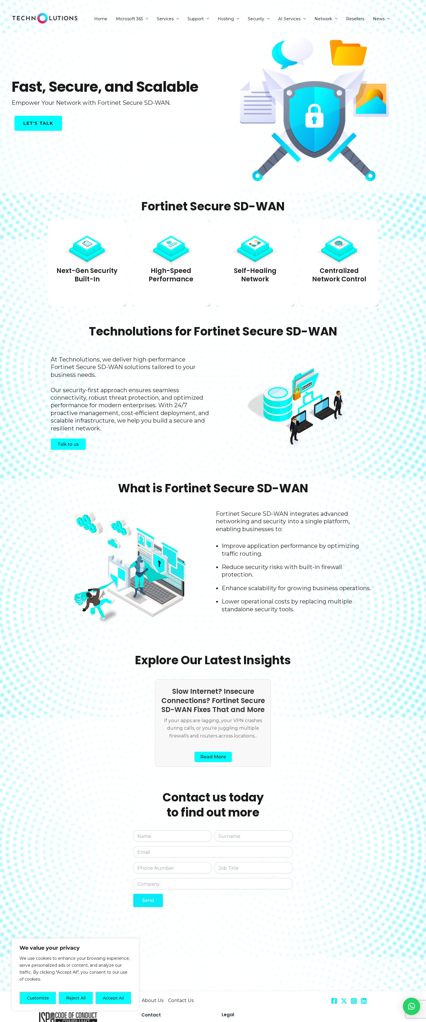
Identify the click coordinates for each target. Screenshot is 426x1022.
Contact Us (181, 1000)
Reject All (76, 998)
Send (148, 900)
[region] (75, 974)
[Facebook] (334, 1001)
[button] (411, 1006)
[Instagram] (354, 1001)
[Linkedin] (364, 1001)
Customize (38, 998)
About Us (152, 1000)
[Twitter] (344, 1001)
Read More (213, 756)
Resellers (355, 18)
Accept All (113, 998)
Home (100, 18)
